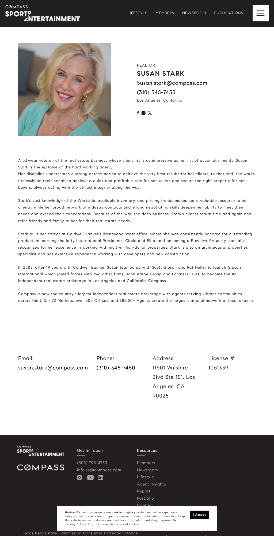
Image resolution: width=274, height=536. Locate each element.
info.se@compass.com (99, 470)
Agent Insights (151, 484)
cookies (117, 512)
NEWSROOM (194, 13)
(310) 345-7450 (156, 92)
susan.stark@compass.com (172, 83)
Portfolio (145, 498)
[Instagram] (81, 477)
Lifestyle (145, 477)
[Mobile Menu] (260, 13)
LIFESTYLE (138, 13)
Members (146, 463)
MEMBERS (164, 13)
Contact (145, 505)
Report (144, 491)
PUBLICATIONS (228, 13)
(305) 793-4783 (92, 463)
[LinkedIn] (102, 477)
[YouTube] (91, 477)
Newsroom (147, 470)
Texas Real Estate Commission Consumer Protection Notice (80, 533)
